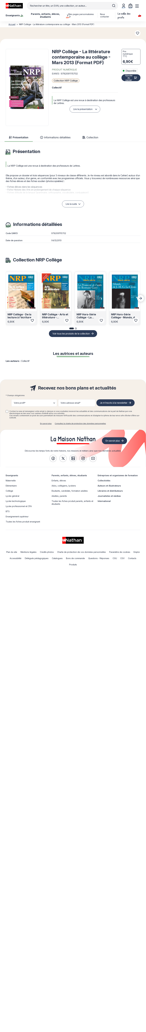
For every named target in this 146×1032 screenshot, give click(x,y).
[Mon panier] (130, 6)
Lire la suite (71, 204)
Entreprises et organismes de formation (118, 475)
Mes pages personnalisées (81, 14)
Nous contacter (104, 15)
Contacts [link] (132, 558)
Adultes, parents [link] (59, 496)
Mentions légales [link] (28, 552)
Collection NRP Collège (66, 80)
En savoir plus (46, 423)
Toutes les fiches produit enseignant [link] (23, 521)
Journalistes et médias (109, 496)
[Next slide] (140, 298)
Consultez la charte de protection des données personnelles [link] (80, 423)
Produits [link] (73, 564)
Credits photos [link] (47, 552)
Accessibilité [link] (15, 558)
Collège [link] (9, 491)
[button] (27, 87)
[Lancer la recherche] (113, 5)
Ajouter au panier (129, 77)
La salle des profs (124, 15)
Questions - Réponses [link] (98, 558)
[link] (53, 458)
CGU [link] (115, 558)
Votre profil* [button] (19, 403)
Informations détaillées (57, 137)
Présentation (20, 137)
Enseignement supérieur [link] (17, 516)
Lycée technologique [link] (16, 501)
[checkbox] (7, 411)
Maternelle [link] (11, 480)
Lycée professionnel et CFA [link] (19, 506)
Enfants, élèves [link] (59, 480)
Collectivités (104, 480)
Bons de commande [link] (75, 558)
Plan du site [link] (11, 552)
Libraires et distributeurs (110, 491)
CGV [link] (122, 558)
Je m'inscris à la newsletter (113, 402)
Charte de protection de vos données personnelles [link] (81, 552)
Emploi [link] (137, 552)
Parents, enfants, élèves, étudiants (69, 475)
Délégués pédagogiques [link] (36, 558)
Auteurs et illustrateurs (109, 485)
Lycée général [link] (12, 496)
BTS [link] (8, 511)
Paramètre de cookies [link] (119, 552)
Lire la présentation (83, 109)
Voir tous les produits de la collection (71, 333)
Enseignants (12, 475)
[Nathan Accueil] (14, 5)
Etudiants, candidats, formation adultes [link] (70, 491)
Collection (92, 137)
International (104, 501)
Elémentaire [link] (11, 485)
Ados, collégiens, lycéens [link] (64, 485)
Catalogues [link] (57, 558)
